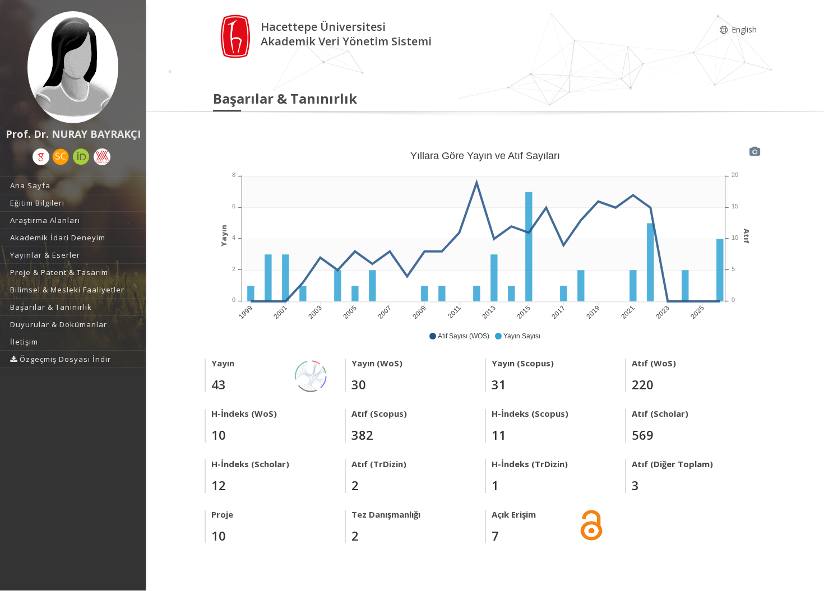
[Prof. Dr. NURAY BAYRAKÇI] (73, 67)
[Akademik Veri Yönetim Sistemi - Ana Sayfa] (237, 35)
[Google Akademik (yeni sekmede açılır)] (41, 156)
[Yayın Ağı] (311, 375)
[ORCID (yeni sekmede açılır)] (81, 156)
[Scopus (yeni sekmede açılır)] (60, 156)
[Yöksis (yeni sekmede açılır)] (102, 156)
